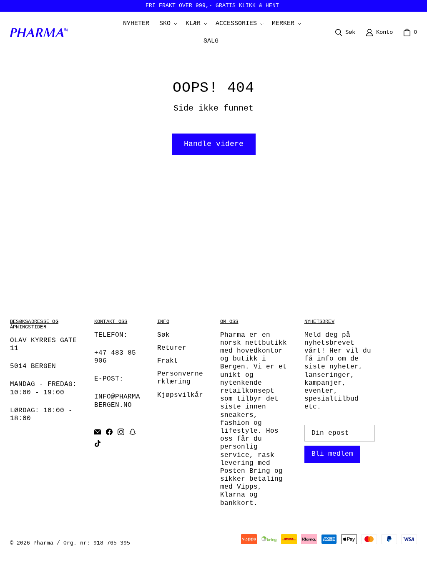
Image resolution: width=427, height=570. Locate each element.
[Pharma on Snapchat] (132, 432)
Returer (171, 348)
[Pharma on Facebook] (109, 432)
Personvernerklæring (180, 378)
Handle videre (214, 144)
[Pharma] (41, 33)
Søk (163, 335)
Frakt (167, 361)
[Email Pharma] (97, 432)
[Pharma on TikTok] (97, 443)
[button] (167, 24)
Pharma (43, 543)
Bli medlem (332, 454)
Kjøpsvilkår (180, 395)
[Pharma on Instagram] (121, 432)
